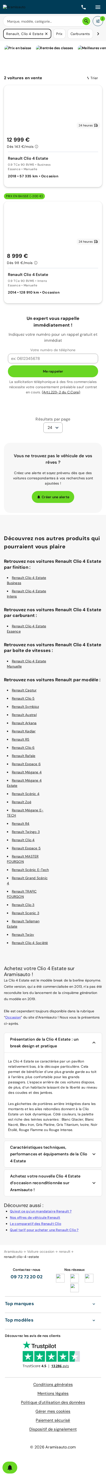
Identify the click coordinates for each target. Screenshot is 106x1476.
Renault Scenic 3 (25, 913)
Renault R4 (21, 823)
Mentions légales (53, 1393)
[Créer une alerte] (9, 1468)
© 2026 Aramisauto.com (53, 1447)
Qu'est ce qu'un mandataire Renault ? (40, 1211)
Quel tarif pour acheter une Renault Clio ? (44, 1230)
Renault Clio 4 (23, 840)
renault (65, 1251)
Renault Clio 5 (23, 698)
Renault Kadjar (24, 731)
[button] (46, 34)
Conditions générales (53, 1384)
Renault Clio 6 (23, 747)
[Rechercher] (86, 21)
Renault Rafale (23, 756)
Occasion (13, 1017)
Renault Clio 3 (23, 905)
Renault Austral (24, 715)
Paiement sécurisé (53, 1420)
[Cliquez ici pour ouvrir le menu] (98, 7)
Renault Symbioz (25, 706)
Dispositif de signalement (53, 1429)
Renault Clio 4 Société (30, 943)
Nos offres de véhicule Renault (35, 1217)
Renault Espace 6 (26, 764)
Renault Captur (24, 690)
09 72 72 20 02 (27, 1277)
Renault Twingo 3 (26, 832)
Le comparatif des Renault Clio (35, 1223)
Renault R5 (21, 739)
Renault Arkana (24, 723)
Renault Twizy (23, 934)
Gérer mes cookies (52, 1411)
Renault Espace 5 (26, 848)
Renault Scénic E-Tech (30, 870)
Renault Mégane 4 (27, 772)
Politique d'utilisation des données (53, 1402)
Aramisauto (13, 1251)
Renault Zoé (21, 802)
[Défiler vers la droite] (98, 34)
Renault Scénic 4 (25, 794)
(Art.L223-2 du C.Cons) (61, 392)
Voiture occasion (40, 1251)
